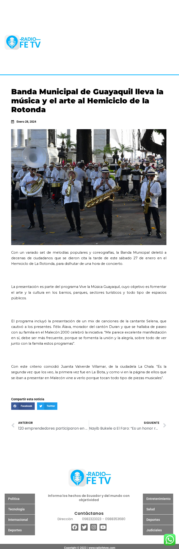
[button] (22, 406)
